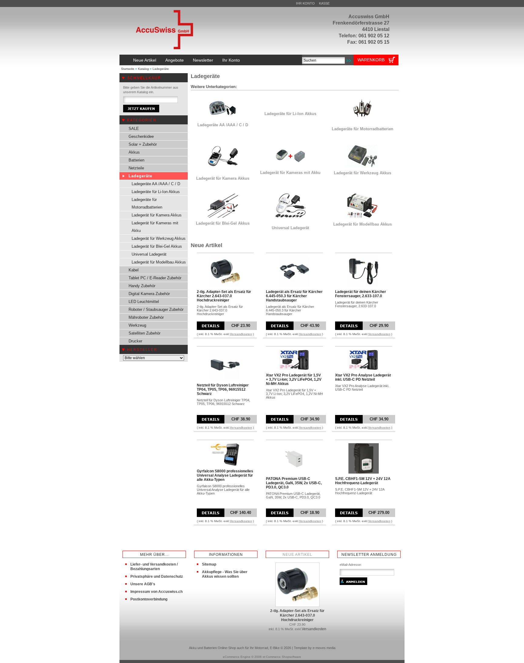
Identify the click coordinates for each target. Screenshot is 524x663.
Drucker (135, 341)
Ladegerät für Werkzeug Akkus (159, 238)
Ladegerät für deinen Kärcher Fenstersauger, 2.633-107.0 (360, 294)
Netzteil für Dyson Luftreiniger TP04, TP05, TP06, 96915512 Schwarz (223, 389)
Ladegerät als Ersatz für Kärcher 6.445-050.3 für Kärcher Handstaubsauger (294, 296)
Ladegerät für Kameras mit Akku (155, 227)
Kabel (134, 270)
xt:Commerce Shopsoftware (282, 656)
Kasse (324, 3)
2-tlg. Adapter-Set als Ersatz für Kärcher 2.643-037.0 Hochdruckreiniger (224, 296)
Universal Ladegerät (149, 254)
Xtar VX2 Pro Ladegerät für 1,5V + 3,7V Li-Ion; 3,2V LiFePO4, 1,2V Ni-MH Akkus (293, 379)
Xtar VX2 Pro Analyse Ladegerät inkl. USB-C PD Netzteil (363, 377)
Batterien (136, 160)
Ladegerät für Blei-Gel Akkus (157, 246)
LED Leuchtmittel (144, 301)
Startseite (127, 68)
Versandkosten (241, 334)
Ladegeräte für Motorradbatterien (147, 203)
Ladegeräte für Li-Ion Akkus (156, 191)
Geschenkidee (141, 136)
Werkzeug (137, 325)
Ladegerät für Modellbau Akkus (159, 262)
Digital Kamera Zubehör (149, 293)
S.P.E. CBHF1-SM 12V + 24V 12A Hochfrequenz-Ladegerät (363, 481)
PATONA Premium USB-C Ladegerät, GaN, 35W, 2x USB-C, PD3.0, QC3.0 (294, 483)
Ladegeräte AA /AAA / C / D (156, 184)
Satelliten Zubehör (144, 333)
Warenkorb (371, 59)
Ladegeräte (161, 68)
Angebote (174, 60)
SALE (134, 128)
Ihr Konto (305, 3)
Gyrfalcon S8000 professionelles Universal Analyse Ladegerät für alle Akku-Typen (225, 475)
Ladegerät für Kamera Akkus (157, 215)
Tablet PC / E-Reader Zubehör (155, 278)
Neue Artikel (144, 60)
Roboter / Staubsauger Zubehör (156, 309)
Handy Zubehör (142, 286)
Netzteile (136, 168)
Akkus (134, 152)
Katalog (143, 68)
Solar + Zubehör (143, 144)
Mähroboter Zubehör (146, 317)
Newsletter (203, 60)
